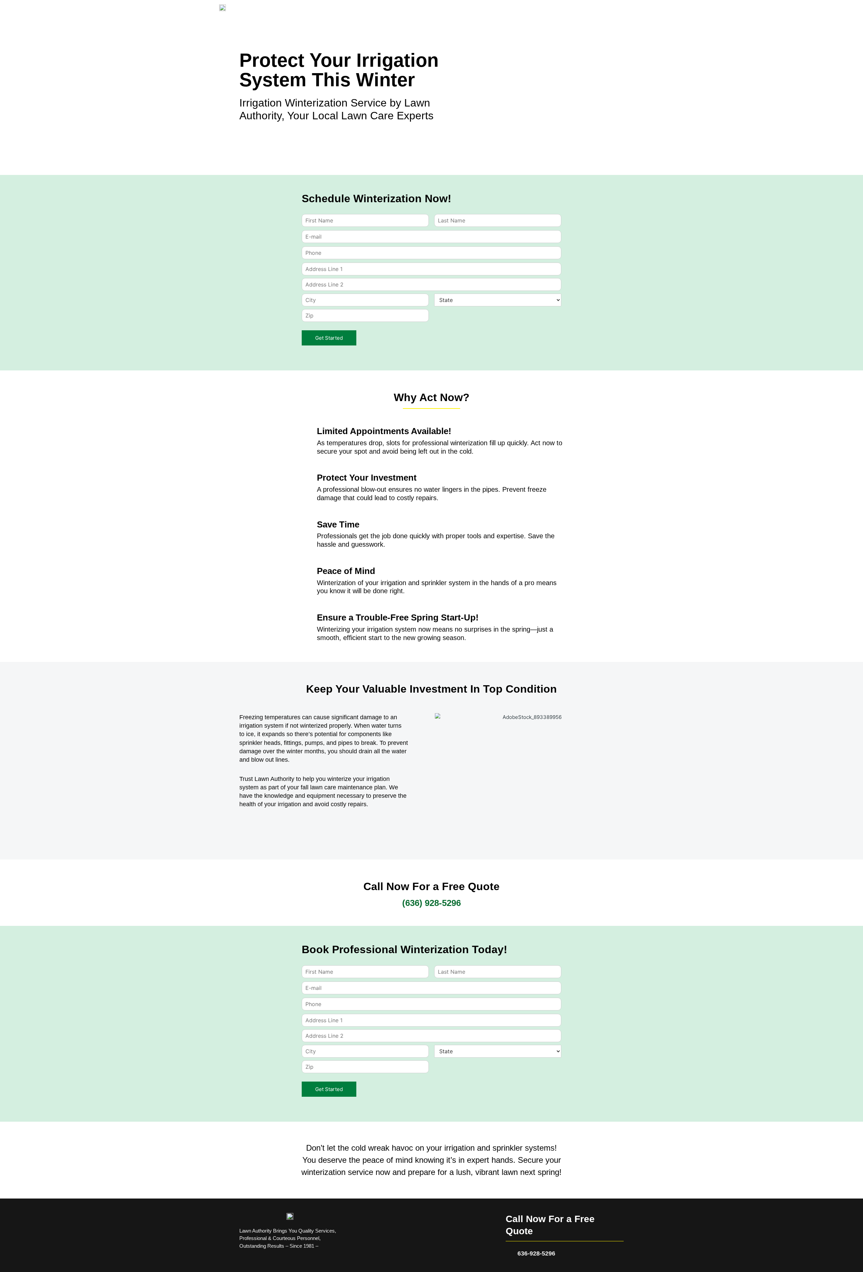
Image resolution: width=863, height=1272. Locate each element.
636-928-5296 (536, 1253)
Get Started (329, 338)
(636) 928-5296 (431, 903)
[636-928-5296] (509, 1253)
